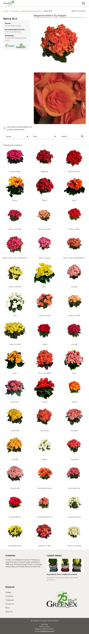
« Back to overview (78, 11)
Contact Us (9, 604)
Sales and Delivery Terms (44, 629)
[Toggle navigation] (83, 3)
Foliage (8, 592)
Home (5, 11)
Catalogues (9, 600)
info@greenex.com (47, 631)
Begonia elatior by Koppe (31, 11)
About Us (8, 612)
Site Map (44, 624)
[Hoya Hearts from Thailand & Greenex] (65, 565)
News (7, 608)
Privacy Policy (44, 627)
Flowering (15, 11)
